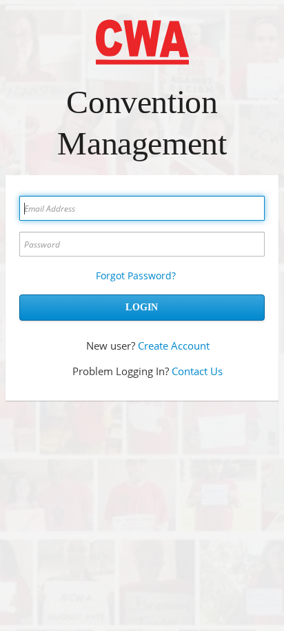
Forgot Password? (136, 275)
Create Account (174, 345)
